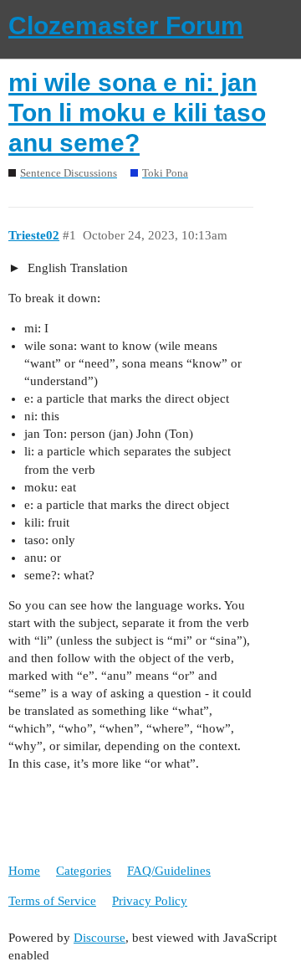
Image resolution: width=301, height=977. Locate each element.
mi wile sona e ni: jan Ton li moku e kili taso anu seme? (137, 113)
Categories (83, 870)
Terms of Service (52, 901)
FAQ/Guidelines (169, 870)
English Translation (76, 268)
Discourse (99, 937)
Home (24, 870)
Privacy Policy (149, 901)
